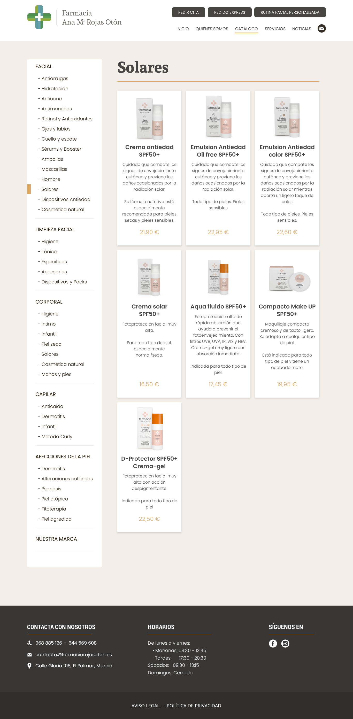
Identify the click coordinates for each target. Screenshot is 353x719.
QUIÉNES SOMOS (212, 29)
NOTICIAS (301, 29)
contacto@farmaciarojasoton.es (73, 654)
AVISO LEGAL (145, 705)
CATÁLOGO (246, 29)
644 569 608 (82, 643)
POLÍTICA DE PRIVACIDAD (194, 705)
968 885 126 (48, 643)
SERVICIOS (275, 29)
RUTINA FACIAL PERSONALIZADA (290, 12)
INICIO (183, 29)
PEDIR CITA (188, 12)
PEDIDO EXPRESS (229, 12)
